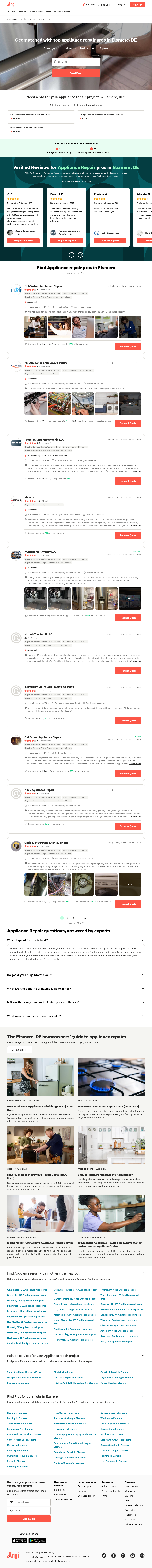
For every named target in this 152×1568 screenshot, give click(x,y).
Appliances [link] (12, 19)
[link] (10, 233)
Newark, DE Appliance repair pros (25, 1327)
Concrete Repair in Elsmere (21, 1439)
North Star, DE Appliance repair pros (26, 1332)
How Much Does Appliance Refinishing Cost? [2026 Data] (40, 1108)
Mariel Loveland (16, 1101)
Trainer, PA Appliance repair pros (118, 1289)
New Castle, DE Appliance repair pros (27, 1321)
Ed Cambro (83, 1237)
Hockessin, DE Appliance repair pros (26, 1338)
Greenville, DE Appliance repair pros (26, 1295)
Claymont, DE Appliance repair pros (73, 1309)
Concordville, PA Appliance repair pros (121, 1304)
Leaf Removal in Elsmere (113, 1461)
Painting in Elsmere (110, 1455)
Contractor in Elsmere (112, 1429)
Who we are (131, 1490)
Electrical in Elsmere (65, 1372)
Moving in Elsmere (17, 1445)
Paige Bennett (85, 1169)
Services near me (63, 1499)
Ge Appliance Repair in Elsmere (24, 1377)
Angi (80, 1101)
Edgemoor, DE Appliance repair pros (26, 1316)
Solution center (109, 1486)
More (48, 11)
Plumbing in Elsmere (18, 1382)
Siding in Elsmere (16, 1461)
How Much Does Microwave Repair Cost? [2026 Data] (37, 1176)
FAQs (104, 1495)
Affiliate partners (133, 1524)
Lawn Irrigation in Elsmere (114, 1423)
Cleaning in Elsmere (17, 1466)
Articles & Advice (62, 11)
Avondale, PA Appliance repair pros (119, 1336)
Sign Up (137, 4)
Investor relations (134, 1505)
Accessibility (35, 1557)
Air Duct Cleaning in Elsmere (69, 1462)
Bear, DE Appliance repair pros (116, 1341)
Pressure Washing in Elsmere (69, 1418)
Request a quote (23, 240)
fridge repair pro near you (122, 955)
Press (128, 1500)
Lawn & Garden (36, 11)
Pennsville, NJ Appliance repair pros (73, 1339)
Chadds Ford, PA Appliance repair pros (27, 1343)
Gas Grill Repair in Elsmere (114, 1372)
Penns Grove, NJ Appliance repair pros (74, 1304)
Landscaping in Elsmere (20, 1429)
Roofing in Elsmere (17, 1412)
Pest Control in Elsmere (66, 1412)
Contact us (130, 1509)
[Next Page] (96, 918)
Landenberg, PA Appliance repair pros (120, 1314)
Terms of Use (32, 1552)
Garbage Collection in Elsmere (70, 1457)
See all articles (20, 1049)
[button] (35, 327)
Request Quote (128, 346)
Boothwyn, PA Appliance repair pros (73, 1329)
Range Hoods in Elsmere (113, 1382)
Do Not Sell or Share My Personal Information (68, 1556)
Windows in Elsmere (111, 1418)
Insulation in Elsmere (111, 1434)
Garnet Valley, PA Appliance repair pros (75, 1334)
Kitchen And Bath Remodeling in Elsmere (76, 1382)
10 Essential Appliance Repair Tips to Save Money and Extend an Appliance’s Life (110, 1244)
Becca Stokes (14, 1237)
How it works (131, 1486)
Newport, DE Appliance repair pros (25, 1300)
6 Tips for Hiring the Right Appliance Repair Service (40, 1243)
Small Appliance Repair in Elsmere (25, 1372)
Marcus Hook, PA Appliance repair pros (75, 1314)
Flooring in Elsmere (17, 1450)
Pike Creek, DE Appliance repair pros (26, 1305)
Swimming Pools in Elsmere (22, 1455)
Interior (11, 11)
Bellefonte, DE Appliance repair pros (26, 1311)
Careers (129, 1495)
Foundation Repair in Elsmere (69, 1452)
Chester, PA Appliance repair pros (118, 1325)
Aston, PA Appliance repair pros (117, 1330)
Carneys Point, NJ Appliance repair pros (75, 1298)
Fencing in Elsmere (17, 1418)
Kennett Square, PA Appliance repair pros (122, 1309)
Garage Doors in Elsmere (113, 1412)
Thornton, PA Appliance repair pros (119, 1320)
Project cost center (111, 1490)
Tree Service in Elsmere (19, 1423)
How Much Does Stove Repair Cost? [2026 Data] (108, 1106)
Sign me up (29, 1518)
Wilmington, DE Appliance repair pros (27, 1289)
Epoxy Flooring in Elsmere (114, 1450)
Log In (121, 4)
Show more (136, 471)
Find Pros (76, 73)
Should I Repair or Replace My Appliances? (105, 1174)
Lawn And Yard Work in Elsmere (24, 1434)
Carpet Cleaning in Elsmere (114, 1445)
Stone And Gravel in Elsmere (115, 1439)
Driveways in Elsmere (65, 1429)
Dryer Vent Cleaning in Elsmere (116, 1377)
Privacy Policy (47, 1552)
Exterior (22, 11)
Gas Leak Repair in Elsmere (68, 1377)
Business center (86, 1495)
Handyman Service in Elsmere (70, 1423)
